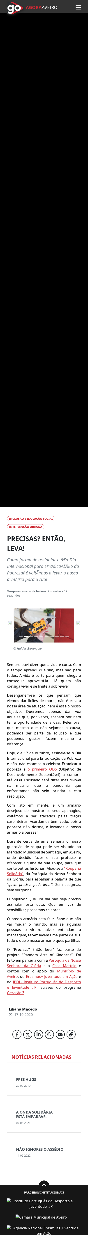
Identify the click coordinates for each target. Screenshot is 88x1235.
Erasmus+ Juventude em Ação (52, 976)
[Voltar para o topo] (44, 1185)
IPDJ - (18, 981)
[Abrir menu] (78, 7)
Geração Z (15, 992)
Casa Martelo (64, 965)
